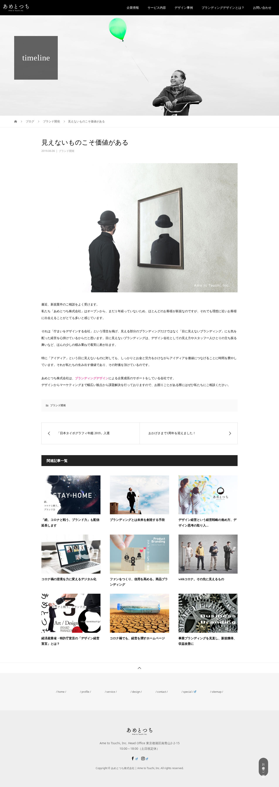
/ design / (136, 692)
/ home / (61, 692)
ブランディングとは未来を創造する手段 (137, 519)
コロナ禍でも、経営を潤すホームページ (137, 638)
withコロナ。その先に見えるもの (201, 579)
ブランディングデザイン (92, 378)
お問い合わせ (262, 7)
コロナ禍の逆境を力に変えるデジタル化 (68, 579)
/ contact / (162, 692)
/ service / (111, 692)
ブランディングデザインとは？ (223, 7)
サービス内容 (157, 7)
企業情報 (133, 7)
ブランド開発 (66, 151)
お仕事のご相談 (263, 767)
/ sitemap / (216, 692)
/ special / (187, 692)
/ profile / (85, 692)
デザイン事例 (184, 7)
